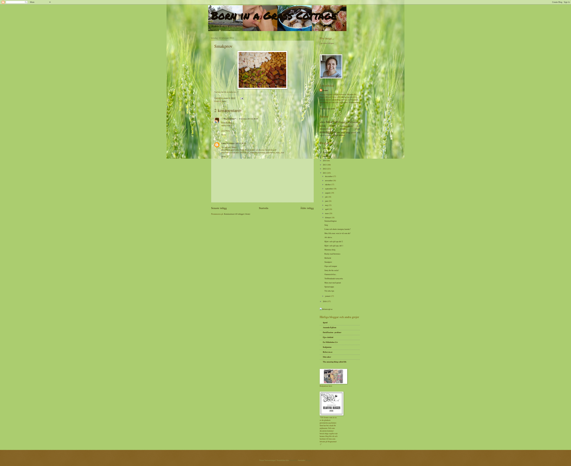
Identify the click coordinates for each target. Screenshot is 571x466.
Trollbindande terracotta (333, 278)
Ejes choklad (328, 337)
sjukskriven (323, 135)
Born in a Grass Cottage (274, 15)
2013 (325, 164)
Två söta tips (329, 290)
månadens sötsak (350, 128)
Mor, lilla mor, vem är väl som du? (337, 233)
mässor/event (326, 128)
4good (325, 322)
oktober (328, 184)
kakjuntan (356, 122)
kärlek (322, 125)
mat (358, 125)
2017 (325, 148)
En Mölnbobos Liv (330, 342)
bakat (224, 101)
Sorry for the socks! (331, 270)
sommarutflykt (332, 135)
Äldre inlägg (307, 208)
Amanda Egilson (329, 327)
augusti (328, 192)
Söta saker (327, 356)
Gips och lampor (330, 266)
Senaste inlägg (219, 208)
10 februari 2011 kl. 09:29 (236, 143)
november (329, 180)
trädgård (342, 135)
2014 (325, 160)
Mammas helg (329, 249)
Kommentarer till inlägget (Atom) (237, 214)
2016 (325, 152)
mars (327, 213)
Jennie (325, 90)
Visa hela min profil (327, 108)
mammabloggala (346, 125)
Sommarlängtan (330, 221)
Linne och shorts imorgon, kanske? (337, 229)
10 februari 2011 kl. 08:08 (248, 118)
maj (326, 205)
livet (332, 125)
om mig (341, 132)
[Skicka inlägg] (242, 98)
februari (328, 217)
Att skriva (328, 237)
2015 (325, 156)
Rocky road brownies (332, 253)
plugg (348, 132)
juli (326, 196)
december (329, 176)
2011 (325, 172)
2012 (325, 168)
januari (328, 296)
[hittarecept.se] (326, 309)
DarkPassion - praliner (332, 332)
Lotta (223, 143)
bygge (342, 121)
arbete (322, 121)
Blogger (309, 460)
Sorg (326, 225)
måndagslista (328, 132)
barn (336, 122)
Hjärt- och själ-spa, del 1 (333, 245)
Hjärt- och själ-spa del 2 (333, 241)
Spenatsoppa (329, 286)
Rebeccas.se (327, 352)
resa (358, 132)
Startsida (263, 208)
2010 (325, 301)
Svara (223, 134)
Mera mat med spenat (332, 282)
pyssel (353, 132)
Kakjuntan (327, 347)
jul (350, 121)
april (327, 209)
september (329, 188)
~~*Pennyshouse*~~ (229, 118)
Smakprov (328, 262)
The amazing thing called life (334, 361)
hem (347, 122)
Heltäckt (327, 258)
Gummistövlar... (330, 274)
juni (326, 201)
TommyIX (293, 460)
